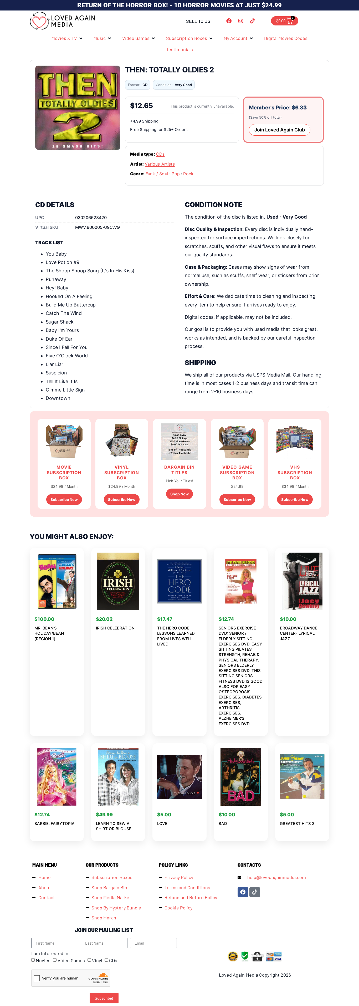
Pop (176, 173)
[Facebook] (229, 21)
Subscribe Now (64, 499)
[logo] (62, 21)
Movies (43, 960)
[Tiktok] (252, 21)
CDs (160, 154)
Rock (188, 173)
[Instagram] (240, 21)
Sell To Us (198, 21)
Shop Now (179, 494)
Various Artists (160, 164)
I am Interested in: (50, 953)
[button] (67, 38)
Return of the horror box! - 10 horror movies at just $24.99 (179, 5)
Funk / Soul (157, 173)
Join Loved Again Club (279, 130)
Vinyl (97, 960)
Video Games (71, 960)
